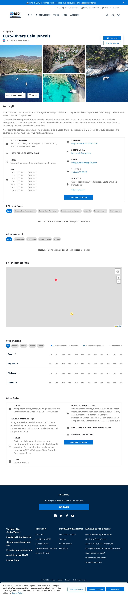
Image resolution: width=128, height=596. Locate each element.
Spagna (9, 31)
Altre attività (113, 43)
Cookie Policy (17, 593)
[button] (72, 314)
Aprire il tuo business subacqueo (99, 544)
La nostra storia (42, 544)
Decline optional (96, 589)
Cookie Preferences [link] (79, 580)
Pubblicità (63, 548)
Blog (58, 8)
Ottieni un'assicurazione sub (18, 543)
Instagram (86, 153)
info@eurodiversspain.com (84, 162)
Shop (64, 14)
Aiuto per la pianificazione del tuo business (103, 548)
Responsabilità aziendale (46, 548)
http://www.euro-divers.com (84, 143)
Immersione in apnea (70, 211)
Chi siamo (40, 534)
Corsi (30, 14)
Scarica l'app (12, 560)
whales (23, 346)
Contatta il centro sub (78, 197)
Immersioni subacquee (24, 211)
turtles (32, 346)
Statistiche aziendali (67, 534)
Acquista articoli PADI (17, 555)
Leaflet (119, 326)
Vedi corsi (114, 38)
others (41, 346)
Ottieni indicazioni (77, 190)
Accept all (115, 589)
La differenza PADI (43, 539)
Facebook (75, 153)
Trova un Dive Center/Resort (13, 530)
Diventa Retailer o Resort (95, 557)
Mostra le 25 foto (15, 95)
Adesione (74, 14)
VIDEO (34, 95)
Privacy (53, 580)
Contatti (67, 580)
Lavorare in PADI (42, 553)
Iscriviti (64, 506)
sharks (15, 346)
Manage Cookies (77, 589)
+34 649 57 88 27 (79, 172)
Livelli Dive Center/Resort (95, 539)
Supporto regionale (93, 562)
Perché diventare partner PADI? (98, 534)
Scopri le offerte (88, 2)
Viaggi (56, 14)
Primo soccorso (100, 211)
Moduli (60, 580)
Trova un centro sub (72, 8)
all (8, 346)
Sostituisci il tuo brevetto (91, 8)
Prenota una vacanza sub (19, 550)
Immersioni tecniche (47, 211)
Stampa (62, 539)
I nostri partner (65, 544)
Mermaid (87, 211)
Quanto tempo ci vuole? (95, 553)
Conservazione (43, 14)
